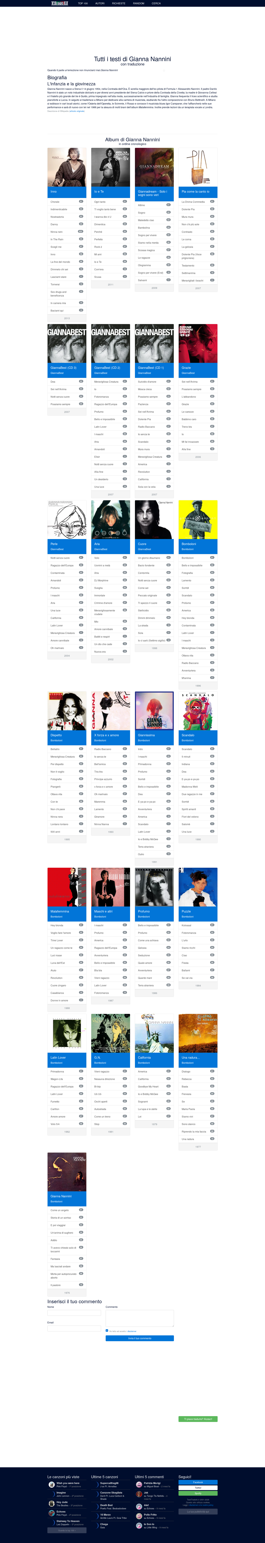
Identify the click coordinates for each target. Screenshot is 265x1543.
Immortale (110, 595)
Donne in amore (66, 1000)
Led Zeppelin (70, 1522)
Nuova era (110, 651)
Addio (66, 1240)
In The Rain (66, 239)
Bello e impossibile (110, 419)
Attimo (154, 205)
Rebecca (197, 1079)
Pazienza (154, 404)
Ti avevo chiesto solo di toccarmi (66, 1249)
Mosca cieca (154, 389)
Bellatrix (66, 749)
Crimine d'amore (110, 603)
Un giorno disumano (154, 558)
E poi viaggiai (66, 1225)
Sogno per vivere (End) (154, 272)
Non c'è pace (66, 809)
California (154, 479)
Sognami (154, 1101)
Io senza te (154, 434)
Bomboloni (197, 558)
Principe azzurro (110, 779)
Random (138, 3)
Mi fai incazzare (197, 441)
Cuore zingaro (66, 985)
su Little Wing (156, 1525)
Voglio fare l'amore (66, 933)
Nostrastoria (66, 217)
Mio (110, 621)
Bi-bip (110, 1086)
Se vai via (197, 978)
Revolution (154, 471)
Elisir (110, 456)
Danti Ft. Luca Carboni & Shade (112, 1495)
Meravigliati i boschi (197, 280)
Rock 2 (110, 247)
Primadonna (154, 764)
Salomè (197, 824)
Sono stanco (197, 1124)
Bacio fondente (154, 565)
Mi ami (110, 254)
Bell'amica (110, 764)
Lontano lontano (66, 824)
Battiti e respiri (110, 636)
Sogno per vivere (154, 235)
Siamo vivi (197, 1116)
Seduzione (154, 955)
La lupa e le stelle (154, 1109)
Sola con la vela (154, 486)
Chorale (66, 201)
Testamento (197, 265)
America (154, 464)
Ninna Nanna (110, 824)
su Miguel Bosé (157, 1484)
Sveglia (110, 588)
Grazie (197, 404)
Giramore (110, 816)
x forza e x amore (110, 786)
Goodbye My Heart (154, 1086)
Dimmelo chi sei (66, 269)
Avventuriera (197, 670)
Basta (197, 1086)
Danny (66, 224)
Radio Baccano (154, 426)
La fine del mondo (66, 262)
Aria (110, 441)
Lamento (197, 580)
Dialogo (197, 1071)
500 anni (66, 831)
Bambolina (154, 227)
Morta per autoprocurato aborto (66, 1275)
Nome (50, 1307)
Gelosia (154, 948)
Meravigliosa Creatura (110, 381)
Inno (66, 254)
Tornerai (66, 284)
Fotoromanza (110, 396)
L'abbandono (197, 396)
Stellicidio (154, 610)
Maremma (110, 801)
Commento (112, 1307)
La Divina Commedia (197, 201)
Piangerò (66, 786)
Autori (99, 3)
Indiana (197, 764)
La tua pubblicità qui (198, 1511)
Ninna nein (66, 232)
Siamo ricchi (197, 948)
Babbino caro (197, 419)
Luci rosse (66, 955)
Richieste (118, 3)
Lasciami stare (66, 277)
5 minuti (197, 756)
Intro (154, 749)
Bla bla (110, 970)
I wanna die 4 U (110, 217)
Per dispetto (66, 764)
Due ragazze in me (197, 794)
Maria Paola (197, 1109)
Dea (66, 381)
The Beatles (70, 1503)
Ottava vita (197, 655)
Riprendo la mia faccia (197, 1131)
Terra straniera (154, 846)
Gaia (104, 1525)
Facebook (198, 1482)
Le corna (197, 239)
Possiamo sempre (66, 404)
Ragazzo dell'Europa (110, 404)
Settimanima (197, 273)
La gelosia (197, 247)
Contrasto (197, 232)
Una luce (110, 486)
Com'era (110, 269)
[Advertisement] (132, 31)
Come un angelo (66, 1210)
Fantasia (66, 1259)
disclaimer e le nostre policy (201, 1504)
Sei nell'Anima (66, 389)
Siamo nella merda (154, 242)
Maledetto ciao (154, 220)
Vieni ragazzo (110, 978)
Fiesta (197, 963)
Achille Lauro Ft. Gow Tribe (113, 1516)
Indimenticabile (66, 209)
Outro (154, 854)
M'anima (197, 678)
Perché (110, 232)
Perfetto (110, 239)
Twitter (198, 1487)
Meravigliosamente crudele (110, 612)
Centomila (154, 573)
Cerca (156, 3)
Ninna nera (66, 816)
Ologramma (154, 265)
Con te (66, 801)
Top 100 (83, 3)
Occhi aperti (110, 1101)
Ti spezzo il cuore (154, 603)
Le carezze (197, 411)
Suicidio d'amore (154, 381)
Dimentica (110, 224)
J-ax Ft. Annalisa (109, 1484)
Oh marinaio (66, 648)
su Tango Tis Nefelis (155, 1495)
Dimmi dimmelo (154, 618)
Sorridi (197, 588)
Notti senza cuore (66, 396)
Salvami (154, 280)
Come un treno (110, 1116)
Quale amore (154, 963)
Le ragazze (154, 257)
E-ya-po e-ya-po (154, 801)
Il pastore (66, 1285)
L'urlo (197, 940)
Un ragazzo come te (66, 948)
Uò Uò (110, 1094)
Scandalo (154, 441)
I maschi (110, 434)
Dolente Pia (197, 209)
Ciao (197, 955)
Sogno (154, 212)
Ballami (197, 970)
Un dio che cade (110, 644)
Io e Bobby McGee (154, 839)
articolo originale (77, 111)
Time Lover (66, 940)
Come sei (154, 588)
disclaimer (132, 1331)
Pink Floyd (69, 1484)
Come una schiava (154, 940)
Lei (154, 1116)
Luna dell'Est (66, 963)
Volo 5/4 (66, 1124)
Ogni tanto (110, 201)
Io (110, 389)
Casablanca (66, 993)
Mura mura (197, 217)
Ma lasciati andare (66, 1266)
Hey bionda (197, 618)
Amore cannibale (66, 640)
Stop (110, 1124)
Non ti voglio (66, 771)
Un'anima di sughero (66, 1232)
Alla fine (110, 471)
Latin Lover (110, 426)
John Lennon (70, 1494)
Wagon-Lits (66, 1079)
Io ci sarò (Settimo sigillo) (154, 640)
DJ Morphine (110, 580)
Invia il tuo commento (139, 1338)
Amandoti (110, 449)
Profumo (110, 411)
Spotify (198, 1493)
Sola (154, 633)
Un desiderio (110, 479)
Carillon (66, 1109)
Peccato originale (154, 595)
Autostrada (110, 1109)
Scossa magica (154, 250)
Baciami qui (66, 310)
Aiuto (66, 970)
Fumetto (66, 1101)
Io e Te (110, 262)
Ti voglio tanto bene (110, 209)
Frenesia (197, 1094)
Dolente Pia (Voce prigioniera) (197, 256)
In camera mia (66, 303)
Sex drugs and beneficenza (66, 293)
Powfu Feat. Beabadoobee (113, 1506)
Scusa (110, 277)
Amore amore (66, 1116)
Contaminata (66, 573)
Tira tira (110, 771)
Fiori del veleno (197, 816)
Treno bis (197, 426)
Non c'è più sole (197, 224)
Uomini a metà (110, 565)
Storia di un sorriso (66, 1217)
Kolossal (197, 925)
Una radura (197, 1139)
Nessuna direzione (110, 1079)
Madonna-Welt (197, 786)
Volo (110, 558)
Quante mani (154, 978)
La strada (154, 625)
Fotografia (197, 573)
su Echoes (154, 1506)
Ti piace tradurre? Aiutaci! (198, 1419)
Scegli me (66, 247)
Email (50, 1322)
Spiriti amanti (197, 809)
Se (197, 1101)
